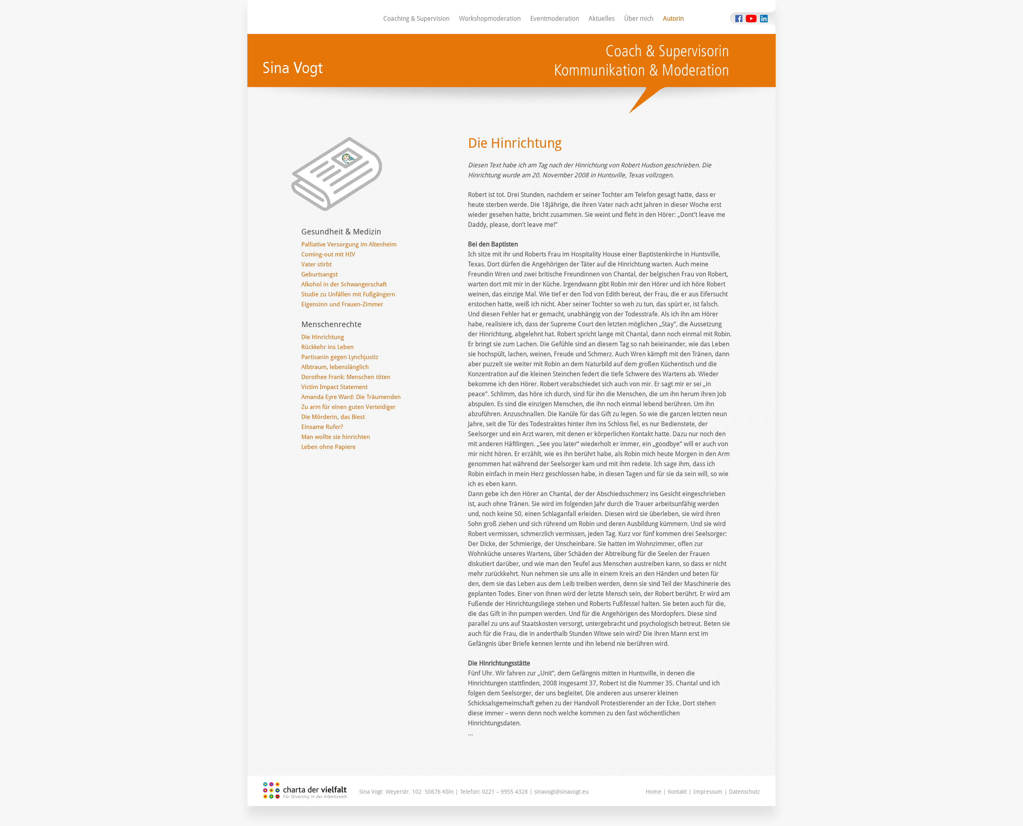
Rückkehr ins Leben (327, 347)
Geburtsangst (319, 274)
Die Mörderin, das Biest (333, 417)
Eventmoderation (554, 18)
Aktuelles (602, 18)
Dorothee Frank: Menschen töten (345, 377)
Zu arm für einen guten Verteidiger (348, 407)
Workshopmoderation (490, 18)
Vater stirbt (316, 264)
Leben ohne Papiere (328, 447)
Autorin (673, 18)
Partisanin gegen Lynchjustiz (339, 357)
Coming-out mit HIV (328, 254)
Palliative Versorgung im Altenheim (348, 244)
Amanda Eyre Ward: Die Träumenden (351, 397)
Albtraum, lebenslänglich (335, 367)
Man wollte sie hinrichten (335, 437)
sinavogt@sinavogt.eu (561, 791)
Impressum (707, 791)
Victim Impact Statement (334, 387)
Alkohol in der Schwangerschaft (344, 284)
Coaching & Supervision (416, 18)
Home (653, 791)
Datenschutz (744, 791)
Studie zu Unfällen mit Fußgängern (348, 294)
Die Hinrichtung (322, 337)
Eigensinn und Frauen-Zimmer (342, 304)
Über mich (638, 18)
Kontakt (677, 791)
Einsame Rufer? (322, 427)
